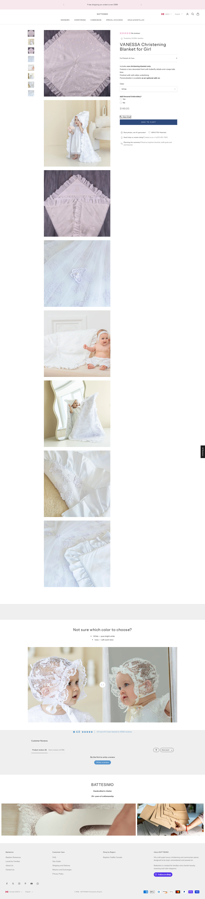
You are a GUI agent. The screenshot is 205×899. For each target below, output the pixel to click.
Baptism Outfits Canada (112, 857)
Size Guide (56, 861)
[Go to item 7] (31, 84)
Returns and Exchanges (61, 869)
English (177, 14)
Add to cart (148, 122)
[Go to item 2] (31, 42)
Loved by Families (13, 861)
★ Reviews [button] (203, 451)
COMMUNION (96, 20)
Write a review (102, 762)
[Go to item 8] (31, 93)
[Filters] (156, 750)
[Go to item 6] (31, 76)
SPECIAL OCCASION (114, 20)
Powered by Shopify (95, 892)
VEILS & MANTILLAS (136, 20)
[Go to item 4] (31, 59)
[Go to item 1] (31, 33)
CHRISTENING (80, 20)
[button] (125, 33)
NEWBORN (65, 20)
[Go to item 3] (31, 50)
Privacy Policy (57, 874)
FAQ (54, 857)
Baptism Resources (13, 857)
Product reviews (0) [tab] (39, 750)
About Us (9, 865)
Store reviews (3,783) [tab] (56, 750)
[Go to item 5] (31, 67)
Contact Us (10, 869)
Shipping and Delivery (61, 865)
